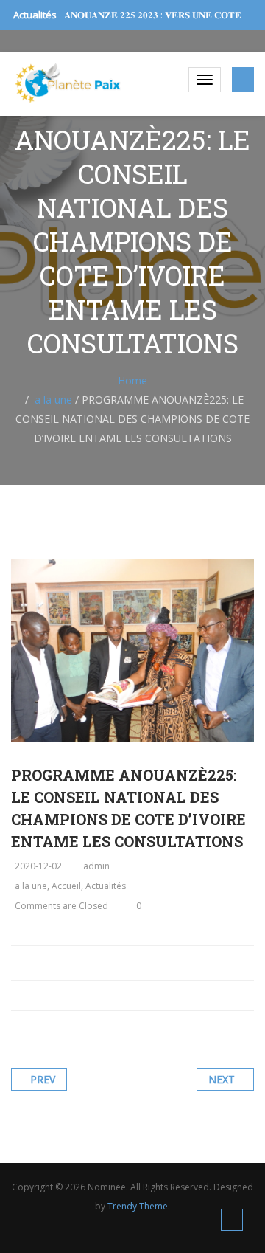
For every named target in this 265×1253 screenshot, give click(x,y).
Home (132, 380)
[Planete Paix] (68, 83)
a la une (53, 400)
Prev (42, 1079)
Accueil (66, 886)
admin (96, 866)
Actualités (105, 886)
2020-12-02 (38, 866)
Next (221, 1079)
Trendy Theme (137, 1206)
